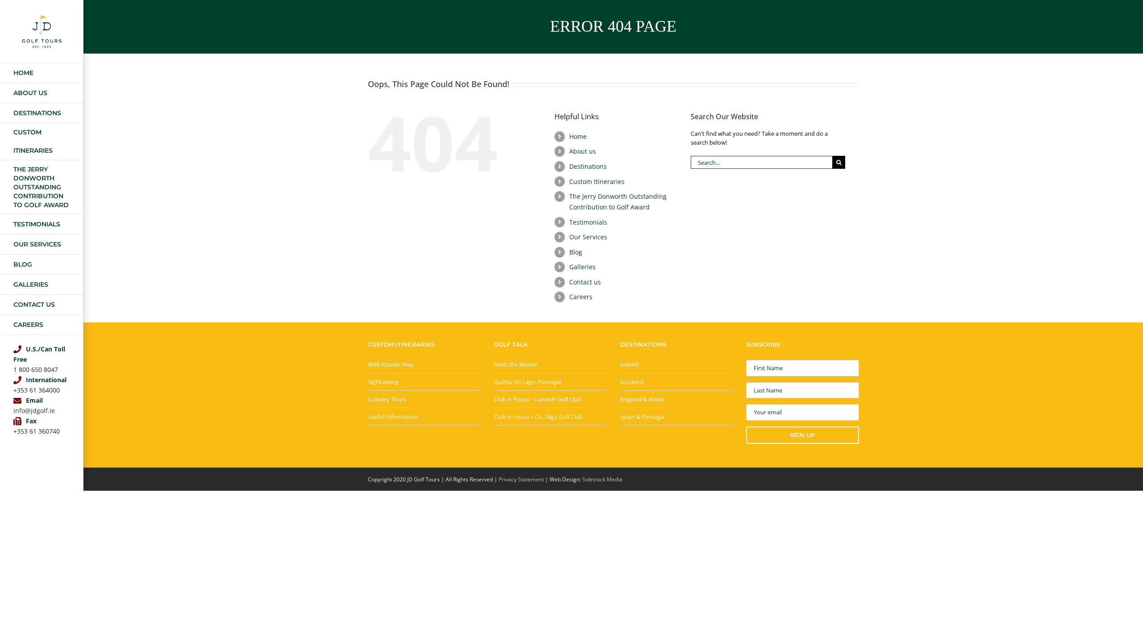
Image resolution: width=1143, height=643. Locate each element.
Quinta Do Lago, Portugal (527, 382)
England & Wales (642, 399)
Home (578, 136)
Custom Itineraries (597, 181)
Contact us (585, 282)
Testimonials (588, 222)
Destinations (588, 166)
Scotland (631, 382)
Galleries (582, 267)
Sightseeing (383, 382)
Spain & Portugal (642, 417)
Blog (575, 252)
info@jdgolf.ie (34, 410)
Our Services (588, 237)
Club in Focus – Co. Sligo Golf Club (538, 417)
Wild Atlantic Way (391, 364)
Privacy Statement (521, 479)
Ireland (629, 364)
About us (582, 151)
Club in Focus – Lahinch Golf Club (537, 399)
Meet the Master (516, 364)
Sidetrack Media (602, 479)
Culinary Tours (387, 399)
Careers (580, 296)
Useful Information (393, 417)
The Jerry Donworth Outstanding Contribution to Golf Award (618, 201)
